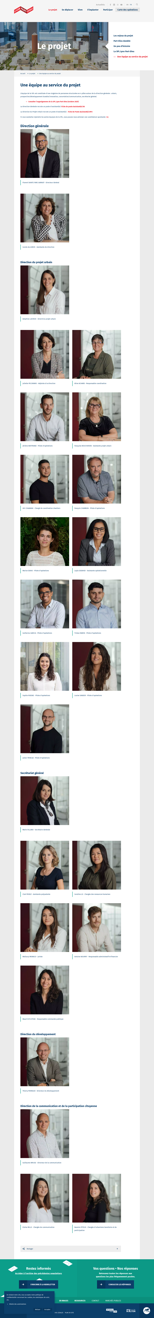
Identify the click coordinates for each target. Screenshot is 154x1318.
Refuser (37, 1309)
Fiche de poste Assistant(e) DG (73, 107)
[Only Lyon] (146, 1310)
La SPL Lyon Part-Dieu (124, 51)
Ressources (79, 1301)
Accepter (47, 1309)
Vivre (80, 9)
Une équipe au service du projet (132, 56)
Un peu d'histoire (122, 46)
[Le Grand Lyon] (112, 1310)
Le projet (53, 9)
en (127, 5)
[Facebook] (110, 4)
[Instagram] (118, 4)
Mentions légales (56, 1313)
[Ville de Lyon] (131, 1310)
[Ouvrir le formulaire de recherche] (137, 4)
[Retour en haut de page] (117, 1249)
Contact (95, 1301)
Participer (108, 9)
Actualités (100, 5)
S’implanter (92, 9)
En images (63, 1301)
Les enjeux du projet (123, 35)
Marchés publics (113, 1301)
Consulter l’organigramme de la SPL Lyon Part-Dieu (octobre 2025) (53, 102)
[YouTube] (121, 4)
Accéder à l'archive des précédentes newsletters (38, 1273)
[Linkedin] (114, 4)
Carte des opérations (127, 9)
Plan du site (69, 1313)
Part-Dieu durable (122, 41)
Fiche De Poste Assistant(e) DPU (80, 112)
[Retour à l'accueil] (23, 10)
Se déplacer (67, 9)
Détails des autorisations (17, 1304)
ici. (107, 117)
